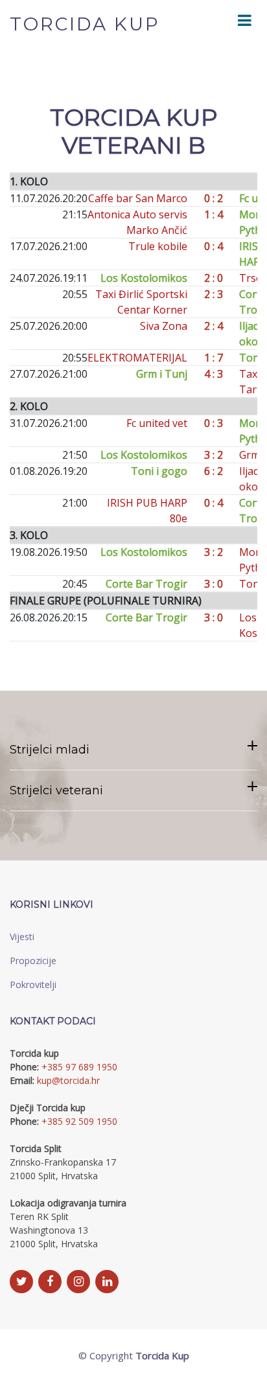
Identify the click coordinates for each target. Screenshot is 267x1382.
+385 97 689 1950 (79, 1067)
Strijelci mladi (49, 750)
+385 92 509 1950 (79, 1121)
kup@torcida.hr (68, 1080)
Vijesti (22, 936)
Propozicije (33, 960)
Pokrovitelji (33, 984)
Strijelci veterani (56, 790)
